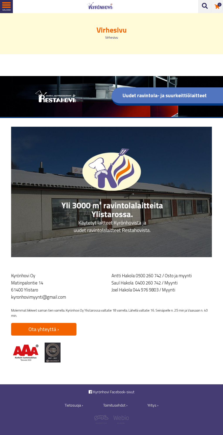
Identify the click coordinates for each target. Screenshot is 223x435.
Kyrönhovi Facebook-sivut (113, 392)
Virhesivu (111, 37)
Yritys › (152, 405)
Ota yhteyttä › (44, 329)
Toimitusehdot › (115, 405)
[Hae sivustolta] (205, 7)
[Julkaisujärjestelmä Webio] (120, 420)
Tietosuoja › (74, 405)
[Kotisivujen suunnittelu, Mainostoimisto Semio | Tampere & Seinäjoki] (103, 420)
